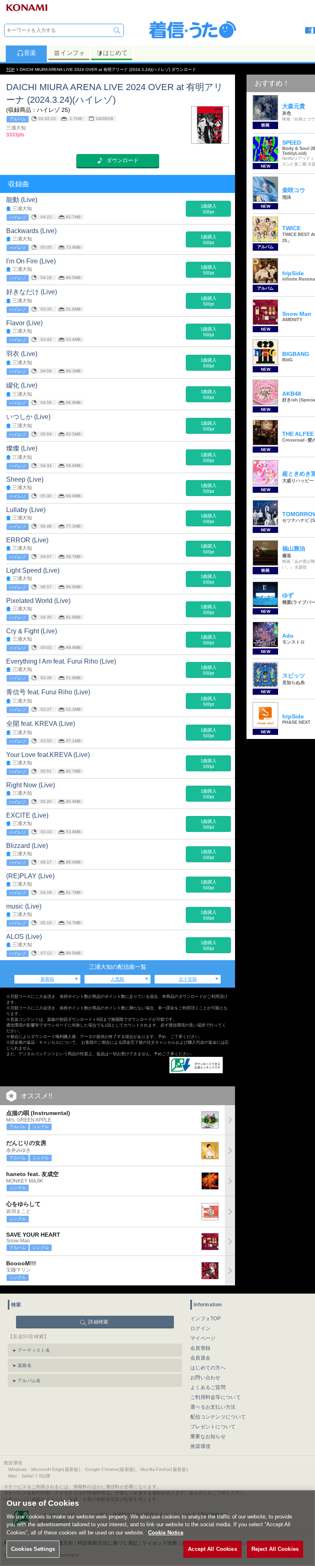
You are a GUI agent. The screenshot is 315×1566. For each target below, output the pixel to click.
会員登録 (200, 1348)
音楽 (30, 52)
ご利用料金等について (215, 1397)
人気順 (117, 979)
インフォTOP (205, 1318)
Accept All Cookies (212, 1549)
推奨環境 (200, 1446)
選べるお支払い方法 (213, 1407)
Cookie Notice (165, 1533)
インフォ (72, 52)
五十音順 (188, 979)
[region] (157, 1528)
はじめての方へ (208, 1368)
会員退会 (200, 1358)
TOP (10, 69)
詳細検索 (98, 1322)
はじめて (115, 52)
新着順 (47, 979)
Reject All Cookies (275, 1549)
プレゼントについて (213, 1427)
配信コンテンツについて (218, 1417)
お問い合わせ (205, 1377)
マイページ (203, 1338)
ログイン (200, 1328)
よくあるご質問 (208, 1387)
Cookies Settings (33, 1549)
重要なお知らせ (208, 1436)
